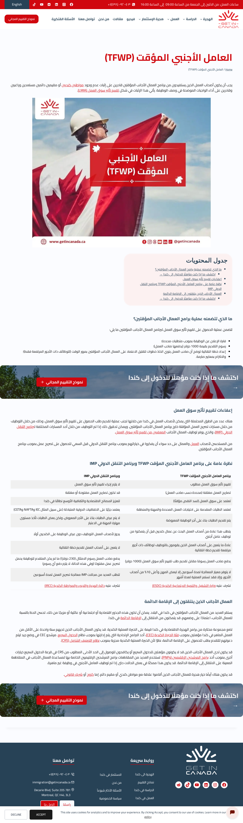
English (17, 4)
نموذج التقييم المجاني (21, 19)
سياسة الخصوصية (110, 798)
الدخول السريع (68, 635)
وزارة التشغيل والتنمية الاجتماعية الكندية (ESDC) (184, 586)
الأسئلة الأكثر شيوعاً (109, 790)
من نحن (103, 19)
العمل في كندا (145, 798)
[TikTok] (34, 4)
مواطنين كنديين (73, 85)
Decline (16, 814)
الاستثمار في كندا (111, 774)
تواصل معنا (86, 19)
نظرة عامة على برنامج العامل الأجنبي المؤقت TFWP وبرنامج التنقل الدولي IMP (181, 286)
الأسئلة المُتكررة (63, 19)
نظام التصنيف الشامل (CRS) (80, 640)
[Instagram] (64, 4)
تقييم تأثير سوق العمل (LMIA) (98, 90)
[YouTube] (42, 4)
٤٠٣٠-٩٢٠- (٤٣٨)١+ (59, 774)
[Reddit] (49, 4)
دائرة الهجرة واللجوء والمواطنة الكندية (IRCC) (75, 586)
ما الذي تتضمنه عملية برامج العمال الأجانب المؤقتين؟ (188, 269)
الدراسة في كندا (144, 790)
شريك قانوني (73, 674)
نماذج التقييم (146, 782)
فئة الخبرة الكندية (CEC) (162, 635)
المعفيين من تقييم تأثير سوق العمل (140, 432)
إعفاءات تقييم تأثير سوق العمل (202, 279)
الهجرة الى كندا (144, 774)
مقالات (118, 19)
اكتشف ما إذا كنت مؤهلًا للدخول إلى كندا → (187, 274)
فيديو (131, 19)
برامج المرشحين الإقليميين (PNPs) (185, 657)
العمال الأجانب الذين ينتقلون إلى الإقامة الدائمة (192, 293)
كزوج (90, 674)
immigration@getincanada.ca (51, 782)
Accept (41, 814)
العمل (194, 444)
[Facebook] (71, 4)
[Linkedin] (56, 4)
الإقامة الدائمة (130, 618)
